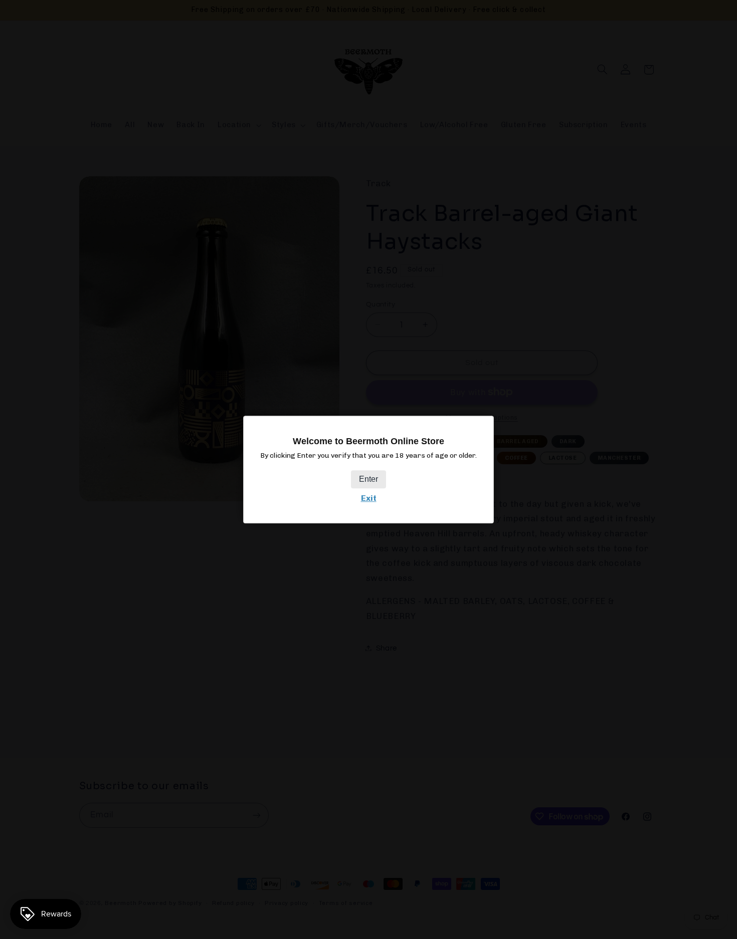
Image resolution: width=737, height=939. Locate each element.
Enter (368, 479)
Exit (369, 498)
